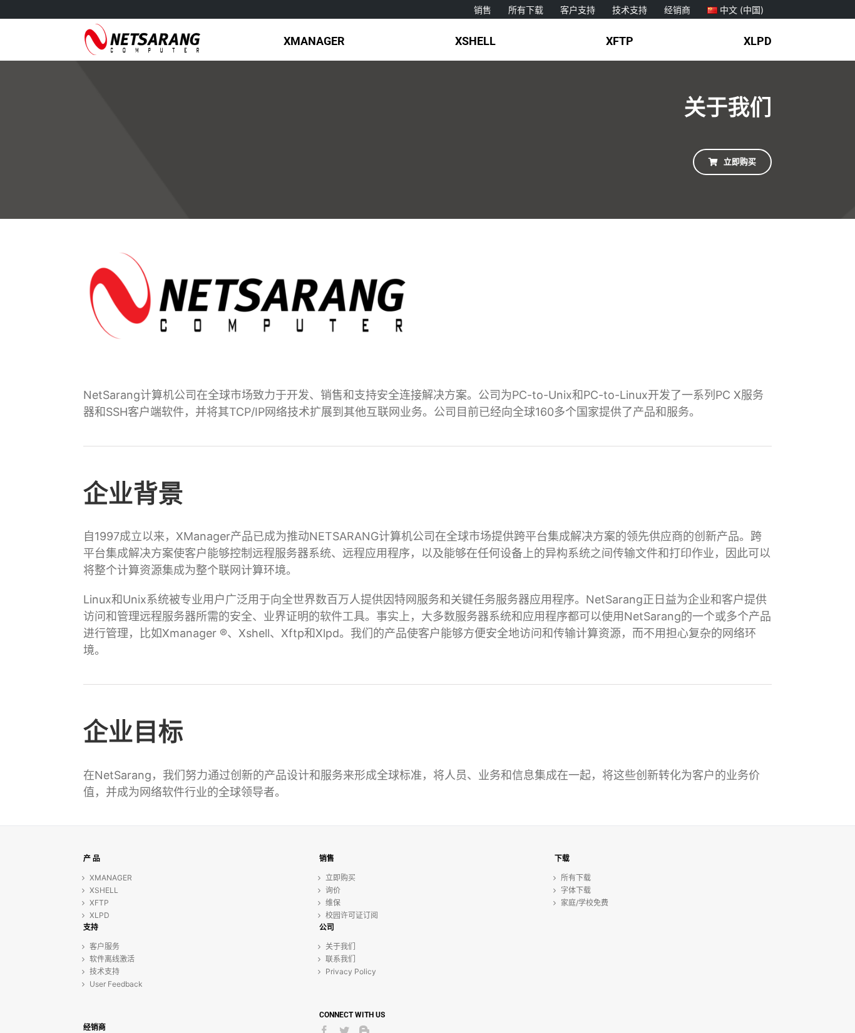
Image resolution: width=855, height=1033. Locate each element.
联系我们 (340, 959)
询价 (332, 890)
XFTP (99, 902)
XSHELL (104, 890)
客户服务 (105, 946)
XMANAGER (111, 877)
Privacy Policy (350, 971)
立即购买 (340, 877)
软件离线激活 (112, 959)
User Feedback (116, 984)
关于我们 (340, 946)
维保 (332, 902)
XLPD (100, 915)
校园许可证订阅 (351, 915)
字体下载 (576, 890)
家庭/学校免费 (584, 902)
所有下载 (576, 877)
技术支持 (105, 971)
